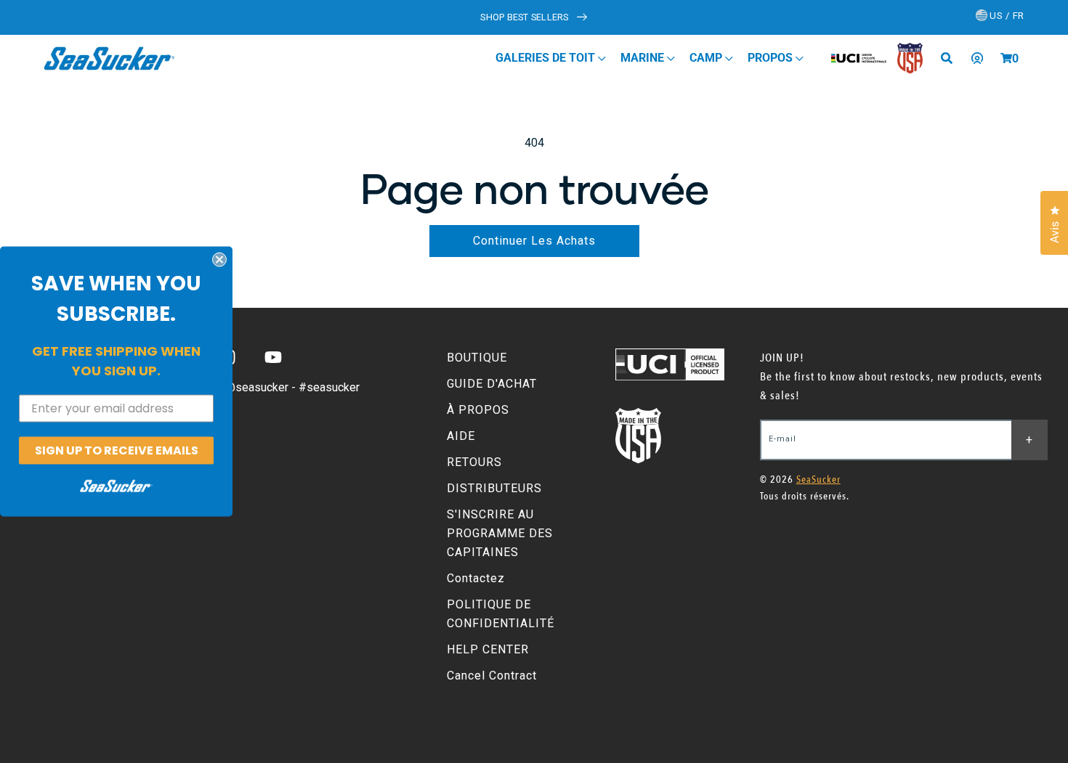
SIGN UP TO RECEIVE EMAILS (116, 449)
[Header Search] (952, 58)
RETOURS (474, 462)
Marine (643, 58)
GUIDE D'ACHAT (492, 384)
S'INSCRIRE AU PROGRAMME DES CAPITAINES (500, 533)
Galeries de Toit (546, 58)
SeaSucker (818, 479)
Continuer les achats (534, 241)
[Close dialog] (219, 259)
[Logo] (109, 58)
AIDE (461, 436)
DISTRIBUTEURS (494, 488)
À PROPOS (478, 410)
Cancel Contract (492, 675)
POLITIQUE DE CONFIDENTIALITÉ (500, 613)
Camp (707, 58)
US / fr (1005, 15)
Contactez (476, 578)
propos (772, 58)
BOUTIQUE (477, 357)
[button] (1006, 58)
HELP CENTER (488, 649)
